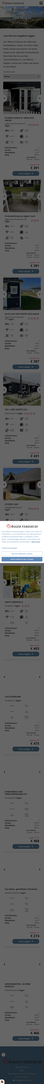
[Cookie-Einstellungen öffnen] (2, 1081)
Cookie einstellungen (9, 548)
